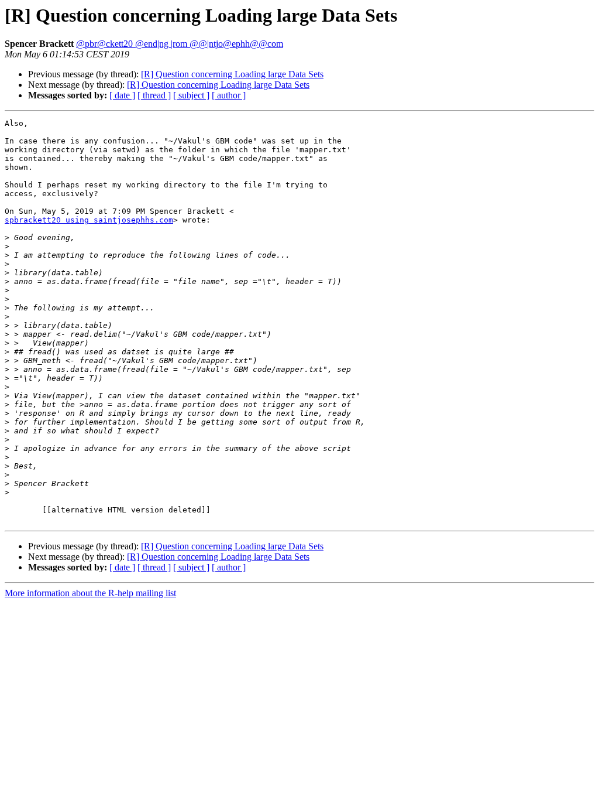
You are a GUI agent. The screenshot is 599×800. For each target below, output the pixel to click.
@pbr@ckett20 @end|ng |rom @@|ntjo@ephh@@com (179, 44)
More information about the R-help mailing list (90, 593)
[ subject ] (191, 95)
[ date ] (122, 95)
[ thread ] (154, 95)
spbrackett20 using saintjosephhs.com (89, 220)
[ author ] (229, 95)
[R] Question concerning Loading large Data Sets (232, 74)
